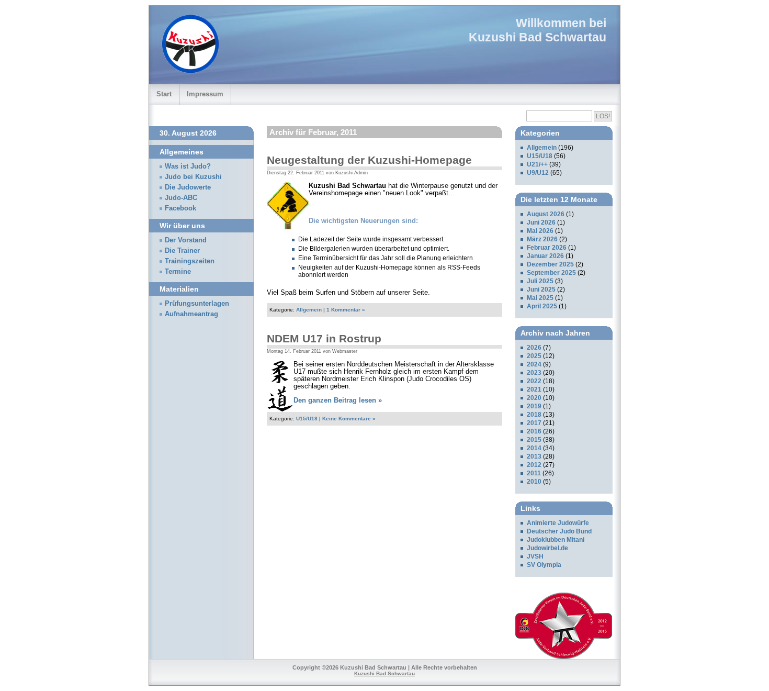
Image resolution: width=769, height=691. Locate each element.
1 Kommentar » (345, 310)
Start (164, 94)
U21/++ (537, 164)
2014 (534, 448)
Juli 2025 (540, 281)
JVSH (535, 556)
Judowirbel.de (547, 548)
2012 (534, 465)
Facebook (180, 208)
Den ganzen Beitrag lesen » (337, 400)
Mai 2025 (540, 298)
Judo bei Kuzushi (193, 177)
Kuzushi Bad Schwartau (537, 37)
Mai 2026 (540, 231)
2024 (534, 364)
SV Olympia (544, 565)
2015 (534, 440)
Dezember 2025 (550, 264)
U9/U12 (538, 173)
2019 (534, 406)
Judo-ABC (181, 198)
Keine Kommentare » (349, 418)
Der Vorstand (186, 240)
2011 (534, 473)
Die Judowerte (188, 187)
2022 (534, 381)
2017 (534, 423)
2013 (534, 456)
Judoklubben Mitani (555, 540)
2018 (534, 414)
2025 (534, 356)
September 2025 (551, 273)
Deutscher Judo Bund (559, 531)
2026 (534, 347)
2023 (534, 373)
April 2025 (542, 306)
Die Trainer (182, 250)
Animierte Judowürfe (558, 523)
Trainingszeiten (189, 261)
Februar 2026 (547, 247)
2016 (534, 431)
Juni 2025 (541, 289)
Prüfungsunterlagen (197, 303)
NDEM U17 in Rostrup (324, 338)
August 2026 (545, 214)
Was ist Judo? (188, 166)
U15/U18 (307, 418)
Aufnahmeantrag (191, 314)
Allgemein (309, 310)
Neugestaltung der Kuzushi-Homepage (369, 160)
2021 (534, 389)
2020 (534, 398)
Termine (178, 271)
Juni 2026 (541, 222)
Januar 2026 (545, 256)
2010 (534, 481)
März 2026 (542, 239)
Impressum (205, 94)
